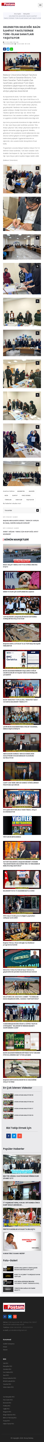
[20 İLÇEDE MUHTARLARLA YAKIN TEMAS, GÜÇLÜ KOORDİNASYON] (22, 798)
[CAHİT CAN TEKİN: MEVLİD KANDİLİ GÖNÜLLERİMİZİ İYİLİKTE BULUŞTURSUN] (22, 771)
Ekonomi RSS (7, 1403)
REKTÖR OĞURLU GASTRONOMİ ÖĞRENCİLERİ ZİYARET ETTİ (21, 1177)
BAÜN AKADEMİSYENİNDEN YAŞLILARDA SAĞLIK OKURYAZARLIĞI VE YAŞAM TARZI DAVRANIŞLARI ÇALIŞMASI (20, 673)
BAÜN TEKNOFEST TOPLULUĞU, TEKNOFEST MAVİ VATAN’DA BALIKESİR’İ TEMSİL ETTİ (20, 701)
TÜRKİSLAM (8, 500)
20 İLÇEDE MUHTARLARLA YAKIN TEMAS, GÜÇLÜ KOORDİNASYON (20, 811)
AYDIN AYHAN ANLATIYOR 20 (24, 1102)
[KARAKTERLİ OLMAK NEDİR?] (22, 1241)
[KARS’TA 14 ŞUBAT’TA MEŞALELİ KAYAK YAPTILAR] (8, 1275)
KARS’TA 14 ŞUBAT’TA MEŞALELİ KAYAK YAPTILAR (27, 1275)
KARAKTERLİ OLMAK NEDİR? (14, 1253)
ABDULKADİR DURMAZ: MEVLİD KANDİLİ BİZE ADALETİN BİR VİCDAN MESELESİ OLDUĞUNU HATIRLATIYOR (18, 756)
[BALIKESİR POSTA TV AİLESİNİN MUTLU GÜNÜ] (22, 879)
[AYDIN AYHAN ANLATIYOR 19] (8, 1116)
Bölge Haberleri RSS (9, 1415)
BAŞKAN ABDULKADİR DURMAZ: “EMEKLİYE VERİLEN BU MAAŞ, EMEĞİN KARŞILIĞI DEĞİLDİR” (21, 520)
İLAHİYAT (15, 495)
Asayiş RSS (6, 1421)
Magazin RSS (7, 1412)
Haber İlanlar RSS (8, 1424)
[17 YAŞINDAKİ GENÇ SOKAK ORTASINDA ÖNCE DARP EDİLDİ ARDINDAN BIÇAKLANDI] (22, 1190)
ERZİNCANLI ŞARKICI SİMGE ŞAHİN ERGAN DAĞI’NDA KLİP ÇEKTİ (25, 1269)
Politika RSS (6, 1406)
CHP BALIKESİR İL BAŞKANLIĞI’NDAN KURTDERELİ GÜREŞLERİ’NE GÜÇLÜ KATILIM (20, 618)
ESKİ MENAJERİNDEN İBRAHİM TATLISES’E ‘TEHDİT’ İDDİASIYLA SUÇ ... (27, 1282)
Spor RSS (6, 1375)
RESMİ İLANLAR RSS (9, 1381)
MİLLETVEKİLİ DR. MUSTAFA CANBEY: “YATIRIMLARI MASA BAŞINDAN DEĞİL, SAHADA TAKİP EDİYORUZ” (21, 998)
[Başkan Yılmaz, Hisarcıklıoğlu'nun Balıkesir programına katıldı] (22, 931)
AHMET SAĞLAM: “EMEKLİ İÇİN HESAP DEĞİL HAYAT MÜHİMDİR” (20, 531)
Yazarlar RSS (7, 1384)
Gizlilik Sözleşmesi (8, 1344)
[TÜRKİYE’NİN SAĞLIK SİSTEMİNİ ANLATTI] (8, 1289)
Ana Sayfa (17, 14)
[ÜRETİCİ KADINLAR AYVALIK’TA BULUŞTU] (22, 1217)
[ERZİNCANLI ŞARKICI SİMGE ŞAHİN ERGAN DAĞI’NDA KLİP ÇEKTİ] (8, 1269)
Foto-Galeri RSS (8, 1400)
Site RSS (5, 1363)
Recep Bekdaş (28, 1438)
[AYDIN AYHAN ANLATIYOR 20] (8, 1102)
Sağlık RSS (6, 1409)
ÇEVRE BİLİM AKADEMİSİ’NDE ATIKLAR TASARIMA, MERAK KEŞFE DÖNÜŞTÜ (20, 728)
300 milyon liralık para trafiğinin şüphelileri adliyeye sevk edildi (19, 917)
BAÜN (6, 495)
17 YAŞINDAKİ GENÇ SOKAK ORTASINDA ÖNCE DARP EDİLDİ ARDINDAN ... (21, 1203)
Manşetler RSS (7, 1366)
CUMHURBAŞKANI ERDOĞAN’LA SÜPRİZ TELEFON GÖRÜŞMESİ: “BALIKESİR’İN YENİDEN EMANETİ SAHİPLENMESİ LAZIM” (20, 1026)
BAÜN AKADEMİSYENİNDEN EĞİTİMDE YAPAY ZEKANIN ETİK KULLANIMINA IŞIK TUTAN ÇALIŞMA (21, 1054)
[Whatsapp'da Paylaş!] (11, 49)
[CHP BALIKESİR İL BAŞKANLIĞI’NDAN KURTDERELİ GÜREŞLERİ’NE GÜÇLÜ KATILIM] (22, 605)
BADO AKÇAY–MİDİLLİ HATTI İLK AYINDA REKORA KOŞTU (20, 566)
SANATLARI (19, 500)
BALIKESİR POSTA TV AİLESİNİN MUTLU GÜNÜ (19, 891)
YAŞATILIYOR (30, 500)
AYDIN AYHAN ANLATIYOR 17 (23, 1109)
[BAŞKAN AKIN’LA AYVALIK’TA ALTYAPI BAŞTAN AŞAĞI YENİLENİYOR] (22, 632)
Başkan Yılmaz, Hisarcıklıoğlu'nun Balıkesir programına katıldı (18, 944)
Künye (5, 1347)
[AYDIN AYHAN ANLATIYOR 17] (8, 1109)
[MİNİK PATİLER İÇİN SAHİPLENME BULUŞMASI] (22, 580)
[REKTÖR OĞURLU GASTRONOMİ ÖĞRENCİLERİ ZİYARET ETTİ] (22, 1164)
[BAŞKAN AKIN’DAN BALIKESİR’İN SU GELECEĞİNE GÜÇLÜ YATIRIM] (22, 1068)
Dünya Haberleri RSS (9, 1378)
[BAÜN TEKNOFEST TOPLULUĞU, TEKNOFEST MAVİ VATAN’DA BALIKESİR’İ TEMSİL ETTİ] (22, 688)
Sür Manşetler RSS (9, 1397)
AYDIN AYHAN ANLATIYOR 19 (23, 1115)
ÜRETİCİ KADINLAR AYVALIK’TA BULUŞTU (19, 1229)
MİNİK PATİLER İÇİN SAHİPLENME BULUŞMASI (18, 592)
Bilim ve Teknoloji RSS (9, 1418)
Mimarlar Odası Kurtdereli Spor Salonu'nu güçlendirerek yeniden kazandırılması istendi (20, 971)
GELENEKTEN (21, 491)
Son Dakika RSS (8, 1372)
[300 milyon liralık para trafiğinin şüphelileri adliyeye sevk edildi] (22, 904)
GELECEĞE (31, 491)
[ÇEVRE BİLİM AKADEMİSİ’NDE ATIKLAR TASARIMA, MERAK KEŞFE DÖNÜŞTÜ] (22, 715)
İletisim (5, 1350)
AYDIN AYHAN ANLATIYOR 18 (23, 1095)
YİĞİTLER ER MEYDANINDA (12, 837)
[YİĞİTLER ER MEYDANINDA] (22, 825)
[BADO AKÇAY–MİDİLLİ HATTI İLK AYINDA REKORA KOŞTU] (22, 553)
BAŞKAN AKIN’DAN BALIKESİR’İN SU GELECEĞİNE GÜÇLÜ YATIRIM (19, 1081)
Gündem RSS (7, 1369)
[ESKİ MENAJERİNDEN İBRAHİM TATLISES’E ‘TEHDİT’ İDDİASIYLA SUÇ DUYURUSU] (8, 1282)
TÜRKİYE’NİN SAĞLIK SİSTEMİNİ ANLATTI (24, 1289)
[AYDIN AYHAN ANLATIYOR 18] (8, 1096)
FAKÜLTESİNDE (26, 495)
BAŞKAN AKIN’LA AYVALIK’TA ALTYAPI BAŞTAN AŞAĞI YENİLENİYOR (21, 645)
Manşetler (26, 14)
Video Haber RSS (8, 1387)
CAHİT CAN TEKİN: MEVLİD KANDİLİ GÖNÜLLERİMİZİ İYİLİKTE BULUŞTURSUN (21, 784)
